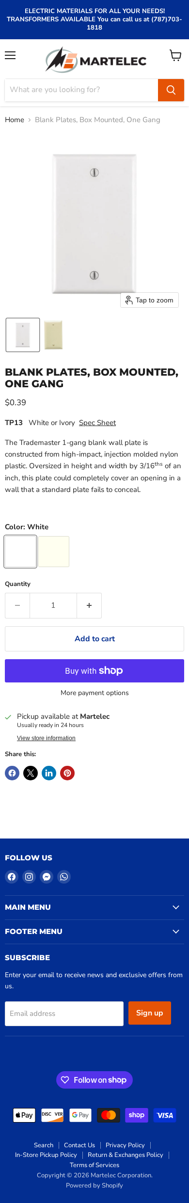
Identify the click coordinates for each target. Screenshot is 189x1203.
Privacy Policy (125, 1145)
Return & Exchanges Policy (125, 1155)
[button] (22, 334)
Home (14, 120)
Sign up (149, 1013)
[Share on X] (30, 773)
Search (43, 1145)
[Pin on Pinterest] (67, 773)
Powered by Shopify (94, 1185)
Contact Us (79, 1145)
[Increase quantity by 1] (89, 605)
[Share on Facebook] (12, 773)
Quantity (18, 584)
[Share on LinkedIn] (49, 773)
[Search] (171, 90)
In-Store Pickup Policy (46, 1155)
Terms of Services (94, 1165)
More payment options (95, 693)
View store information (46, 738)
